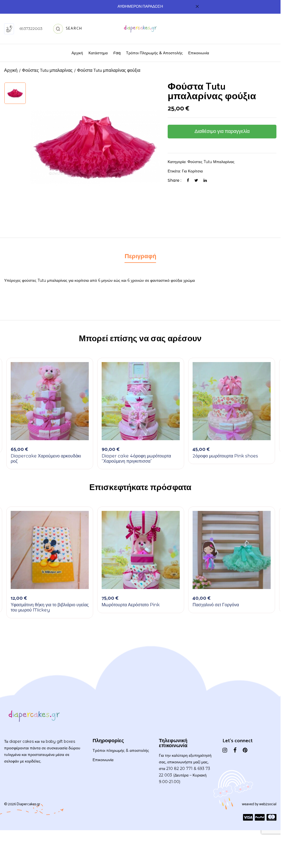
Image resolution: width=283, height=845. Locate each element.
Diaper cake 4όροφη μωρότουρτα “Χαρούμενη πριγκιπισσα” (136, 458)
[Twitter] (196, 180)
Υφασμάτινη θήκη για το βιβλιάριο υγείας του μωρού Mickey (50, 607)
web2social (267, 804)
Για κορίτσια (192, 171)
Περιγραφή (140, 256)
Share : (174, 180)
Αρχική (11, 70)
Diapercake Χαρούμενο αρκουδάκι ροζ (46, 458)
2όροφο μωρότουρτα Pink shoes (225, 456)
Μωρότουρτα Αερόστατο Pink (131, 604)
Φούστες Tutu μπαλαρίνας (211, 161)
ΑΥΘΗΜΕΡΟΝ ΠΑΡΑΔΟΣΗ (140, 7)
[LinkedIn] (205, 180)
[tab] (140, 257)
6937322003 (30, 28)
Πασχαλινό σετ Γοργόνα (216, 604)
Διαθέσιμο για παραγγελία (222, 131)
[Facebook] (188, 180)
